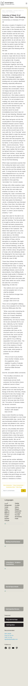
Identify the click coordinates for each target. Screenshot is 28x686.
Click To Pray (8, 637)
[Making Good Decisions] (14, 533)
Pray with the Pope (11, 619)
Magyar (17, 509)
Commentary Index (10, 487)
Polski (16, 518)
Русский (17, 515)
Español (7, 518)
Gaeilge (17, 503)
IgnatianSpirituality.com (11, 639)
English (7, 516)
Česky (6, 509)
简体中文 (7, 511)
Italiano (17, 507)
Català (6, 507)
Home (3, 10)
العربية (6, 503)
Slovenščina (18, 516)
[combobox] (11, 490)
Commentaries (9, 10)
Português (18, 513)
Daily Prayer (19, 487)
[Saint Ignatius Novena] (14, 600)
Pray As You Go (9, 635)
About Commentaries (18, 485)
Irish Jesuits (8, 633)
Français (7, 520)
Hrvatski (17, 505)
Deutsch (7, 515)
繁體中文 (7, 513)
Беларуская (8, 505)
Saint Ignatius (10, 625)
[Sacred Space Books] (14, 578)
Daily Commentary (7, 485)
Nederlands (18, 511)
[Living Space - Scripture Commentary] (14, 555)
